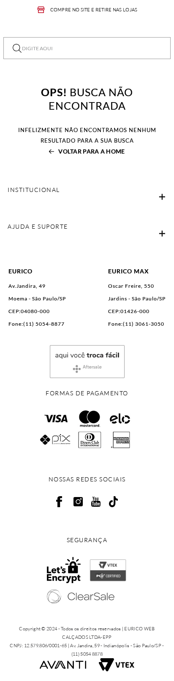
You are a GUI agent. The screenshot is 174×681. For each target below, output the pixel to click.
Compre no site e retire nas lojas (94, 10)
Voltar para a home (91, 151)
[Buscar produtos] (17, 48)
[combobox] (87, 48)
